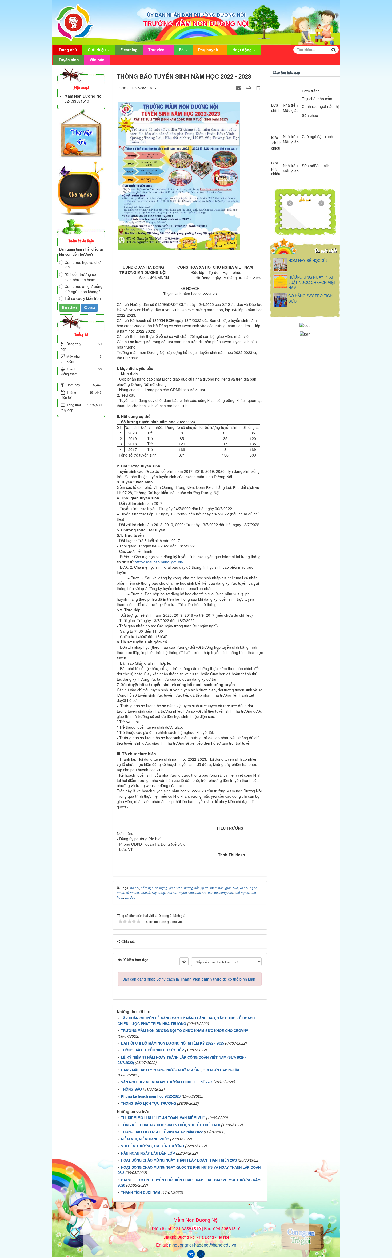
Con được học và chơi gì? (83, 265)
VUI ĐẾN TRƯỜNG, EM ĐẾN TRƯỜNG (152, 1145)
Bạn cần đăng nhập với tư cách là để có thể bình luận (188, 979)
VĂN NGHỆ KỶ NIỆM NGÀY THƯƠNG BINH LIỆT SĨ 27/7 (166, 1081)
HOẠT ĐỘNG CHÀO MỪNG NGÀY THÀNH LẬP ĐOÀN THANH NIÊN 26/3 (179, 1160)
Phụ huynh (208, 49)
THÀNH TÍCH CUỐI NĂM (140, 1192)
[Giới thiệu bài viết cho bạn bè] (239, 87)
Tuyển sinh (69, 59)
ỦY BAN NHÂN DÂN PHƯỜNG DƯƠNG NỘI (196, 15)
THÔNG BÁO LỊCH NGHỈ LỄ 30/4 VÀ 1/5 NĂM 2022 (162, 1131)
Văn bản (97, 59)
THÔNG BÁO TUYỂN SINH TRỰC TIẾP (152, 1050)
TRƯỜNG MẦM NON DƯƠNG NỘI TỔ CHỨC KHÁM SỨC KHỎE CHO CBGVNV (184, 1030)
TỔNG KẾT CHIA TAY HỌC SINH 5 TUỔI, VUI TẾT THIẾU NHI (170, 1124)
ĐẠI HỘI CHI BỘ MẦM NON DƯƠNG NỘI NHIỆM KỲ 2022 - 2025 (172, 1043)
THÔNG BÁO (131, 1089)
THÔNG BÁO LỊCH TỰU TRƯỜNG (148, 1103)
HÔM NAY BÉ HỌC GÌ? (308, 260)
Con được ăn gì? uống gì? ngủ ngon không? (83, 289)
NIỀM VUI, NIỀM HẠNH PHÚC (145, 1139)
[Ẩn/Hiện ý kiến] (184, 961)
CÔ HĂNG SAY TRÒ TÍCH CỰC (310, 298)
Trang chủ (68, 49)
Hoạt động (243, 49)
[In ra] (249, 87)
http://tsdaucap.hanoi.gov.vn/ (159, 562)
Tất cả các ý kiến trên (83, 298)
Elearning (129, 49)
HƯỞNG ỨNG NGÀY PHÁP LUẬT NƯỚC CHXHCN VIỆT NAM (312, 282)
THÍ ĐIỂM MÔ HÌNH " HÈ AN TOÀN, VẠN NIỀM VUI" (163, 1117)
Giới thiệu (97, 49)
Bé (182, 49)
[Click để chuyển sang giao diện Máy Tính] (201, 1254)
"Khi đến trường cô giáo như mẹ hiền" (80, 277)
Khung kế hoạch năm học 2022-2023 (151, 1096)
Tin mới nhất (325, 250)
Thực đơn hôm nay (286, 72)
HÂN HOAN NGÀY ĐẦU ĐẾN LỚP (148, 1153)
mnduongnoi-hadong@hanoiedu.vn (202, 1245)
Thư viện (157, 49)
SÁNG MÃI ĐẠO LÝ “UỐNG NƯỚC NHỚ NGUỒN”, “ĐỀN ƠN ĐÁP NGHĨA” (181, 1069)
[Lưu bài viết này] (259, 87)
